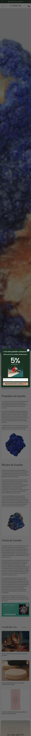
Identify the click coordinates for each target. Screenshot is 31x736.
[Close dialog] (28, 350)
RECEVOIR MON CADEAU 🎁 (15, 384)
